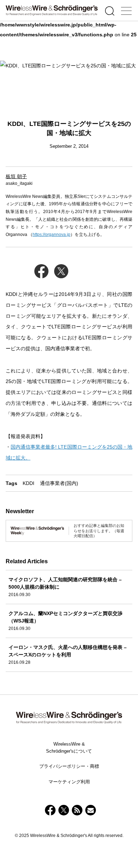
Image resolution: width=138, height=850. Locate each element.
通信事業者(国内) (59, 483)
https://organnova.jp (51, 234)
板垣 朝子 (16, 176)
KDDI (28, 483)
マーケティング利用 (69, 781)
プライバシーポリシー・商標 (69, 766)
